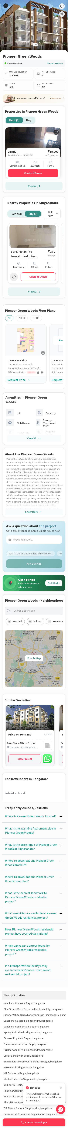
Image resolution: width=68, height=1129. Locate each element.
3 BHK (36, 318)
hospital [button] (17, 621)
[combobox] (37, 611)
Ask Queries (34, 563)
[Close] (61, 1088)
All (9, 318)
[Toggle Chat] (60, 1109)
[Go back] (5, 5)
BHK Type (50, 214)
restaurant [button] (59, 621)
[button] (27, 372)
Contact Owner (33, 173)
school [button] (37, 621)
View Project (25, 759)
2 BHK (22, 318)
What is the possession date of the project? (30, 553)
